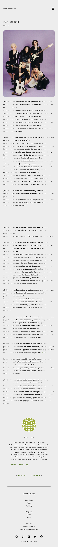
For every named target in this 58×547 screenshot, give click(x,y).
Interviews (29, 500)
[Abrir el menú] (53, 8)
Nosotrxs (29, 524)
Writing (29, 506)
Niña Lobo (8, 26)
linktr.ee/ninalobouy (19, 464)
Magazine (29, 512)
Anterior (22, 475)
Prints (29, 515)
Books (29, 518)
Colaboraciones (29, 527)
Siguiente (35, 475)
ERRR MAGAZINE (9, 8)
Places (29, 503)
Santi (45, 353)
